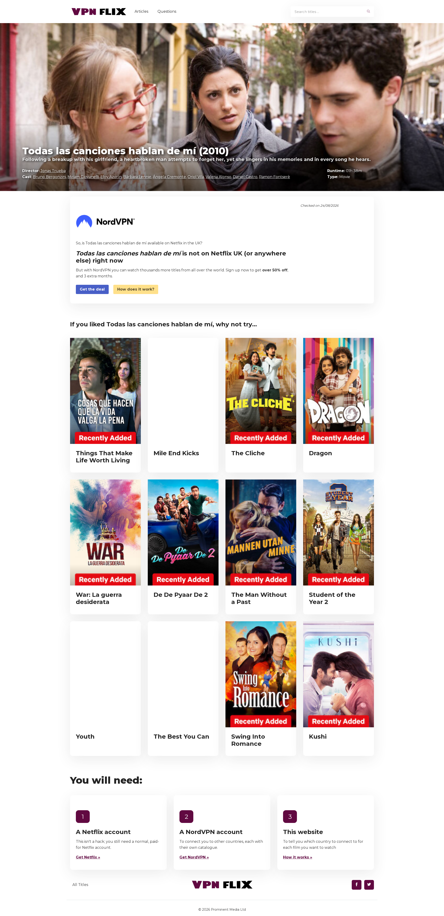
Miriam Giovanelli (83, 177)
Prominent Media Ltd (228, 909)
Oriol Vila (196, 177)
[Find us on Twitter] (369, 885)
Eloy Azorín (111, 177)
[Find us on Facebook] (356, 885)
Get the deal (92, 289)
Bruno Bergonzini (49, 177)
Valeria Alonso (218, 177)
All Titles (80, 885)
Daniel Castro (245, 177)
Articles (141, 11)
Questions (166, 11)
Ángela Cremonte (169, 177)
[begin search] (368, 11)
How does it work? (135, 289)
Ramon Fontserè (274, 177)
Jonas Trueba (53, 171)
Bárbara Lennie (137, 177)
